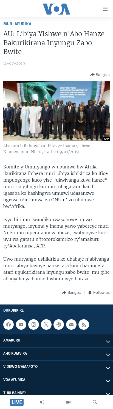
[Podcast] (58, 324)
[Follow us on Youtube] (21, 324)
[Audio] (42, 402)
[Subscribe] (71, 324)
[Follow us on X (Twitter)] (46, 324)
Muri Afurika (17, 24)
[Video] (68, 402)
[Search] (95, 402)
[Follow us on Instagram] (33, 324)
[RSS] (83, 324)
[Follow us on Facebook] (8, 324)
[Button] (100, 74)
